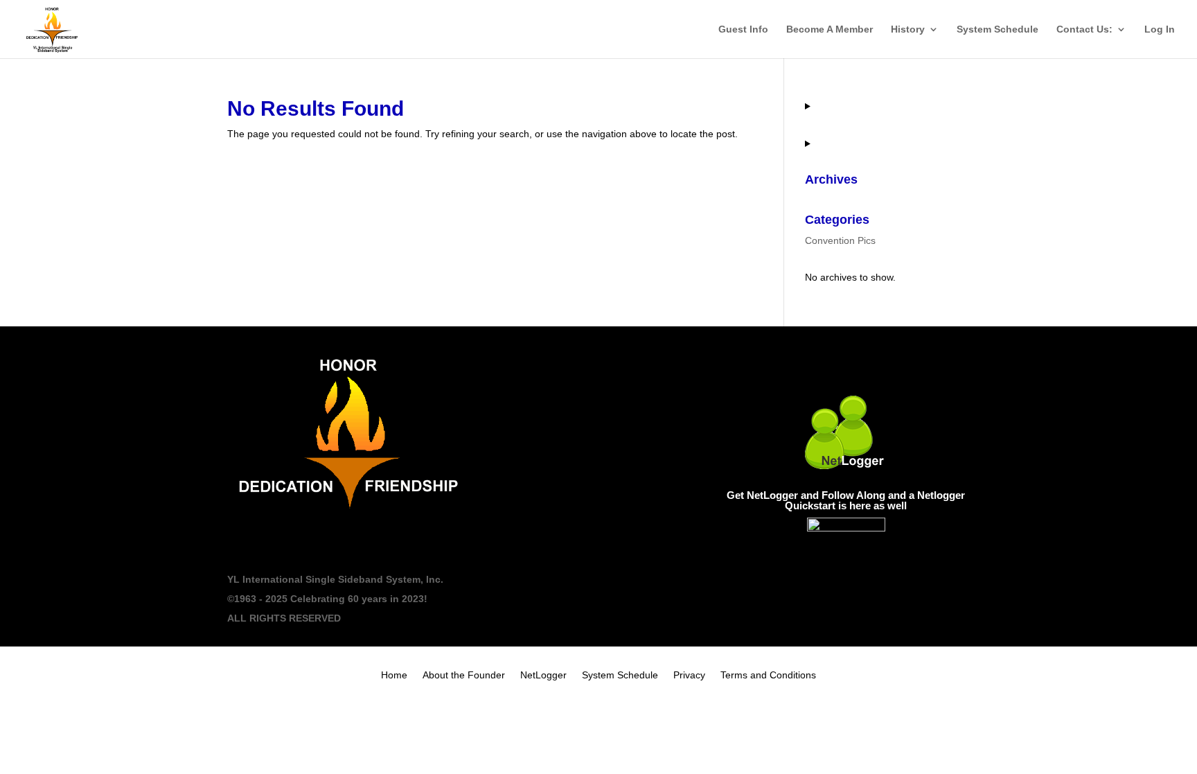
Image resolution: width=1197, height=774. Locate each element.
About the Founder (464, 675)
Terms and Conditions (768, 675)
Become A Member (829, 29)
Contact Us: (1084, 29)
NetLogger (543, 675)
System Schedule (997, 29)
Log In (1159, 29)
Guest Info (743, 29)
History (908, 29)
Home (394, 675)
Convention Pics (840, 240)
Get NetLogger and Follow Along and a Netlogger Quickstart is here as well (846, 500)
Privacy (689, 675)
